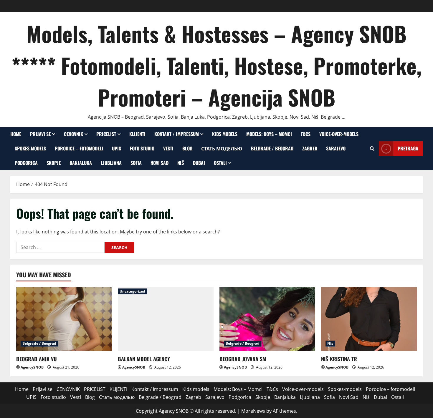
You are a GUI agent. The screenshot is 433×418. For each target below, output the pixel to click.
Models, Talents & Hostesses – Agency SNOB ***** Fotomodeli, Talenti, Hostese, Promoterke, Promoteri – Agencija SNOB (216, 65)
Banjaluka (81, 162)
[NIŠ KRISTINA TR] (369, 319)
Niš (180, 162)
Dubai (199, 162)
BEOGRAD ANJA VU (36, 359)
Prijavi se (40, 133)
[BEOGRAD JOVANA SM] (267, 319)
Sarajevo (336, 148)
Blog (187, 148)
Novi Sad (159, 162)
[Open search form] (372, 148)
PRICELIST (106, 133)
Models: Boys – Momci (269, 133)
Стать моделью (221, 148)
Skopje (54, 162)
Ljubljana (111, 162)
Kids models (224, 133)
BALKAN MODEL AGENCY (144, 359)
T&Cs (305, 133)
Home (15, 133)
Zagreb (309, 148)
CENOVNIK (73, 133)
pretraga (408, 148)
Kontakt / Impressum (176, 133)
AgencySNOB (32, 367)
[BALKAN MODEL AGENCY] (166, 319)
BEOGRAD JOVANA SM (242, 359)
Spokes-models (30, 148)
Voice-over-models (338, 133)
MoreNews (253, 411)
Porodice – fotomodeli (79, 148)
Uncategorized (132, 291)
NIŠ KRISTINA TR (339, 359)
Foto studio (142, 148)
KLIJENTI (137, 133)
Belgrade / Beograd (272, 148)
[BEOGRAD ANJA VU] (64, 319)
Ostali (220, 162)
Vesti (168, 148)
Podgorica (26, 162)
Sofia (136, 162)
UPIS (116, 148)
